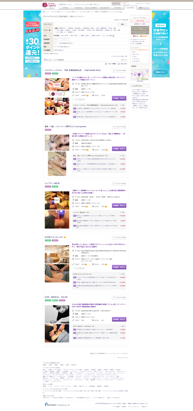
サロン (134, 52)
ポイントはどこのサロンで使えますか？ (140, 96)
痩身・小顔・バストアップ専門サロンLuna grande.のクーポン (90, 155)
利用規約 (124, 406)
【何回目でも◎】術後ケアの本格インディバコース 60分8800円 (95, 329)
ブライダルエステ (79, 373)
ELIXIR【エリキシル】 (54, 237)
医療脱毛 (106, 386)
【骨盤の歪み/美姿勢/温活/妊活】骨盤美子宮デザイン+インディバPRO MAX (97, 286)
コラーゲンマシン (78, 379)
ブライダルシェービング (85, 371)
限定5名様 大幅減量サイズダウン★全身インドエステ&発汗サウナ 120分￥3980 (96, 221)
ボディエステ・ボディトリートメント (114, 373)
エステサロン (131, 8)
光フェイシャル (121, 371)
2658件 (83, 95)
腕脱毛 (99, 369)
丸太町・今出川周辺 (78, 30)
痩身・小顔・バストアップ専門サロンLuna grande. (65, 126)
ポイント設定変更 (137, 43)
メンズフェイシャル (56, 381)
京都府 (50, 365)
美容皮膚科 (92, 386)
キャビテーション (67, 379)
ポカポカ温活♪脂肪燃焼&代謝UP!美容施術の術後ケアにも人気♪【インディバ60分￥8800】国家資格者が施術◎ (99, 305)
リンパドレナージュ (90, 374)
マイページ (140, 3)
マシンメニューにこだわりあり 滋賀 (52, 390)
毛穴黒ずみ (65, 373)
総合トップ (45, 11)
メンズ (124, 3)
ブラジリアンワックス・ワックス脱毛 (72, 369)
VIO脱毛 (106, 369)
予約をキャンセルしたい (139, 103)
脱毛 (44, 369)
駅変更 (70, 32)
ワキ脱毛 (49, 369)
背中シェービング (98, 371)
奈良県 (67, 365)
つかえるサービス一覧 (138, 41)
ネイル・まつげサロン (91, 8)
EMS (87, 379)
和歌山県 (73, 365)
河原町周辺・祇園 (88, 28)
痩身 (71, 373)
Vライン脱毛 (57, 369)
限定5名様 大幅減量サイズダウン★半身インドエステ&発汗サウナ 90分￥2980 (97, 226)
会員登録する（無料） (140, 24)
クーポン (134, 56)
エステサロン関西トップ (71, 11)
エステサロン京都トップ (86, 11)
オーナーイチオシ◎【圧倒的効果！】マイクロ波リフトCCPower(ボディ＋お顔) (97, 278)
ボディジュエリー (109, 379)
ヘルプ (148, 3)
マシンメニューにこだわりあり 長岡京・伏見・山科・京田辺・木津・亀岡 (82, 390)
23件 (82, 264)
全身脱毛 (86, 369)
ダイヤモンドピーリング (98, 376)
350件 (83, 206)
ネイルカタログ (104, 8)
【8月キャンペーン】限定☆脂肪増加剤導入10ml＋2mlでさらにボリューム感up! (96, 159)
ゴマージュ (79, 374)
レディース (116, 3)
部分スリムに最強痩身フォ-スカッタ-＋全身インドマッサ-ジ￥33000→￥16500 (96, 216)
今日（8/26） (65, 35)
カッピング (78, 376)
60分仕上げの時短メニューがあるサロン (63, 397)
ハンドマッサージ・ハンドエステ (94, 373)
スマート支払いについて (139, 89)
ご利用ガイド (144, 406)
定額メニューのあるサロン (114, 397)
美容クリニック (143, 8)
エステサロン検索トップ (57, 11)
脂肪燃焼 (93, 379)
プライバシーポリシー (133, 406)
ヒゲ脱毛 (45, 371)
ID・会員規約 (116, 406)
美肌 (117, 376)
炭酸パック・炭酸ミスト (49, 376)
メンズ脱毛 (45, 381)
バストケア (78, 378)
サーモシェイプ (47, 379)
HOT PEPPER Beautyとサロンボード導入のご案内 (110, 403)
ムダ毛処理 (65, 371)
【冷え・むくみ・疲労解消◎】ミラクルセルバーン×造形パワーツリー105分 (97, 112)
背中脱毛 (93, 369)
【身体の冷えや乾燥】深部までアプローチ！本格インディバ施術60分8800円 (97, 333)
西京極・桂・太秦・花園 (112, 30)
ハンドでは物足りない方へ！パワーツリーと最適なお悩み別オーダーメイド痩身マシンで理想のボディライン (98, 78)
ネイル (50, 386)
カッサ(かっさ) (61, 376)
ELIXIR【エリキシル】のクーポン (82, 274)
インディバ (105, 378)
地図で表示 (124, 64)
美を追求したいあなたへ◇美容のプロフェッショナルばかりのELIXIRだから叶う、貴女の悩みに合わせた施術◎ (98, 245)
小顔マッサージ (97, 378)
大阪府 (56, 365)
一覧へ (123, 105)
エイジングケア (110, 376)
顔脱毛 (112, 369)
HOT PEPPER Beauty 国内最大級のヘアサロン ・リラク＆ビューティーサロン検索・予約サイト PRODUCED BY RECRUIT (49, 6)
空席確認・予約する (119, 98)
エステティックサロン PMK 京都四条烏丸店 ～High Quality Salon (73, 70)
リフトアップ (87, 378)
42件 (102, 206)
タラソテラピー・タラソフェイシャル (106, 374)
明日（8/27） (75, 35)
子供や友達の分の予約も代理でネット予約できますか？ (140, 100)
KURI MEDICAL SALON (56, 297)
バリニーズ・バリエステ (58, 374)
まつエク (56, 386)
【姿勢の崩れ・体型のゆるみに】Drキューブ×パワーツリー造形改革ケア (97, 116)
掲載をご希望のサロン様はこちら (138, 403)
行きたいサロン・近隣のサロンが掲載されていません (140, 92)
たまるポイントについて (138, 39)
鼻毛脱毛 (52, 371)
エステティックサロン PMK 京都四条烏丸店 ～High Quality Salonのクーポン (95, 105)
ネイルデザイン (136, 61)
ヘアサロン (65, 8)
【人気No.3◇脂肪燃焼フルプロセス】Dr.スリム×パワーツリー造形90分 (96, 108)
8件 (102, 320)
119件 (103, 150)
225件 (103, 95)
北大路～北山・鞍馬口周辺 (95, 30)
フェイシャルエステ (110, 371)
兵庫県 (61, 365)
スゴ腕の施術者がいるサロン (83, 397)
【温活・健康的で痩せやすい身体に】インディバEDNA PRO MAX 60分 (96, 282)
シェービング (73, 371)
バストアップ (70, 378)
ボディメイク (54, 378)
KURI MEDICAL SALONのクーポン (84, 326)
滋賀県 (44, 365)
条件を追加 (58, 50)
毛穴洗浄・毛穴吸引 (55, 373)
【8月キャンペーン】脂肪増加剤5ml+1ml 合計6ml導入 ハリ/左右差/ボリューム (97, 164)
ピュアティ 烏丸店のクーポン (81, 212)
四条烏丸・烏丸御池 (74, 28)
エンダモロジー (57, 379)
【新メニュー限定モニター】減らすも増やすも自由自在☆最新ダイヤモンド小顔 (97, 169)
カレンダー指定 (107, 35)
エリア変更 (59, 32)
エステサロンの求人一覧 (119, 56)
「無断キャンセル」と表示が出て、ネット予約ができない (140, 106)
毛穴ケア (45, 373)
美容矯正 (62, 378)
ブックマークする (121, 70)
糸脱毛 (58, 371)
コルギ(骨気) (70, 376)
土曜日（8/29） (85, 35)
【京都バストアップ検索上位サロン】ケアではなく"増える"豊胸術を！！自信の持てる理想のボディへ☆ (98, 135)
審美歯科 (99, 386)
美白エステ (45, 378)
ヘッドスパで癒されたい (99, 397)
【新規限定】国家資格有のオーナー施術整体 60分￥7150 (93, 338)
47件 (102, 264)
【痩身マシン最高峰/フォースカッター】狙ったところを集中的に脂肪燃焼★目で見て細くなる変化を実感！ (99, 192)
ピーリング (86, 376)
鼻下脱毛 (118, 369)
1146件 (83, 150)
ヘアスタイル (78, 8)
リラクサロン (118, 8)
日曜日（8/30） (96, 35)
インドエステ (46, 374)
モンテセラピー (70, 374)
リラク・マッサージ (66, 386)
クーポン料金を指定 (61, 47)
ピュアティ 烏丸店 (52, 183)
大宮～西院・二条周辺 (63, 30)
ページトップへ (123, 357)
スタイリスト (135, 54)
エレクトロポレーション (117, 378)
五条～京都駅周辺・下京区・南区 (106, 28)
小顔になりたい (47, 397)
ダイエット (100, 379)
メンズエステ (120, 379)
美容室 (44, 386)
